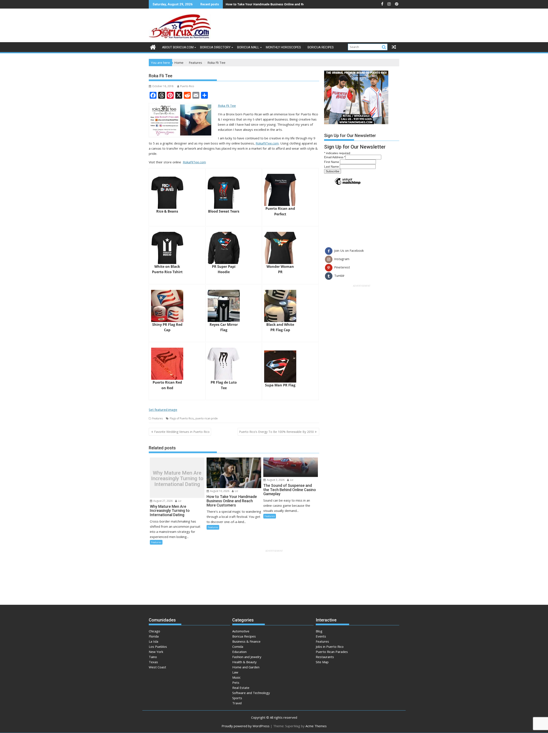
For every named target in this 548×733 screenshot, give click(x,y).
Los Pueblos (158, 646)
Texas (153, 662)
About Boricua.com (178, 47)
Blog (319, 631)
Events (321, 636)
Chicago (154, 631)
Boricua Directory (215, 47)
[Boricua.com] (153, 46)
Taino (153, 657)
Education (239, 652)
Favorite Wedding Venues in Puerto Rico (182, 432)
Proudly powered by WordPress (246, 726)
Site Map (322, 662)
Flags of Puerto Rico (182, 418)
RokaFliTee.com (267, 143)
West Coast (157, 667)
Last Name (332, 166)
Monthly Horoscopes (283, 47)
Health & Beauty (244, 662)
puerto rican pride (206, 418)
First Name (332, 162)
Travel (237, 703)
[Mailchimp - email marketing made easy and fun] (347, 184)
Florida (154, 636)
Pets (235, 682)
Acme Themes (316, 726)
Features (157, 418)
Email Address (334, 157)
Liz (179, 501)
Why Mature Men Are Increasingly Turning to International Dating (177, 478)
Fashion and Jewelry (246, 657)
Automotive (240, 631)
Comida (237, 646)
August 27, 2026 (163, 501)
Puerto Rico (187, 86)
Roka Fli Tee (227, 105)
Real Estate (240, 687)
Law (235, 672)
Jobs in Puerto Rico (330, 646)
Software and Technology (251, 693)
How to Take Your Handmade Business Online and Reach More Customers (280, 4)
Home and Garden (245, 667)
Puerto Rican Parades (332, 652)
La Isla (153, 641)
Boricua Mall (248, 47)
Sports (237, 698)
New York (156, 652)
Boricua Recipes (321, 47)
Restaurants (325, 657)
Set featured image (163, 409)
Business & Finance (246, 641)
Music (236, 677)
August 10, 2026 (219, 491)
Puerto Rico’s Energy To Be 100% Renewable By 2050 (276, 432)
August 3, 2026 (275, 480)
